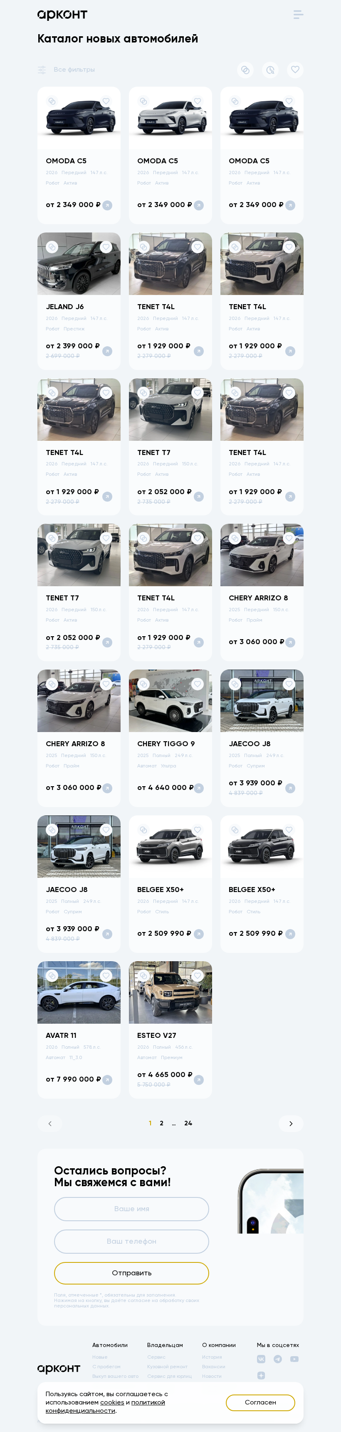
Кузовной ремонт (167, 1367)
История (212, 1357)
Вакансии (213, 1367)
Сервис (156, 1357)
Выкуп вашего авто (115, 1376)
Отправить (132, 1273)
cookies (112, 1403)
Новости (212, 1376)
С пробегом (106, 1367)
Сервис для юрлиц (169, 1376)
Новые (100, 1357)
